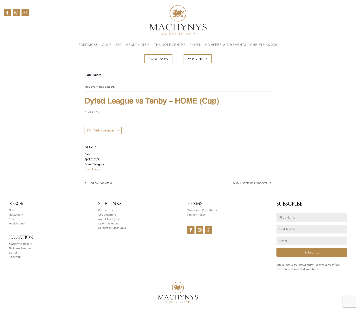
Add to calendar (104, 130)
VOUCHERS (197, 58)
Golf (106, 45)
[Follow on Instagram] (16, 12)
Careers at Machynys (112, 227)
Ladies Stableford (100, 183)
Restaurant (16, 214)
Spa (118, 45)
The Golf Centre (170, 45)
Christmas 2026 (264, 45)
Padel (195, 45)
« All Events (93, 75)
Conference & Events (225, 45)
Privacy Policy (196, 214)
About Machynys (109, 219)
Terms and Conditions (202, 210)
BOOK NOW (158, 58)
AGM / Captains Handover (250, 183)
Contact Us (105, 210)
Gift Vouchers (107, 214)
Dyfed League (93, 169)
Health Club (138, 45)
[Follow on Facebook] (7, 12)
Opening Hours (108, 223)
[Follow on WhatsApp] (25, 12)
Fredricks (88, 45)
